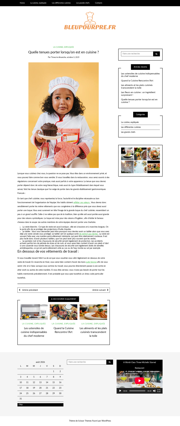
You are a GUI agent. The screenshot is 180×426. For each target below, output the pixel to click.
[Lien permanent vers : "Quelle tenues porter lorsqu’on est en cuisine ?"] (63, 115)
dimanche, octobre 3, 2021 (68, 57)
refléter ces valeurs (81, 203)
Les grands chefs (83, 3)
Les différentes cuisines (61, 3)
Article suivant (99, 290)
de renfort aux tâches (88, 234)
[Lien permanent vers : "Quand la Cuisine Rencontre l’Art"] (63, 312)
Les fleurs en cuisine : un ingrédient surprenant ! (138, 93)
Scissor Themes (85, 421)
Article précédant (30, 290)
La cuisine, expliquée (38, 3)
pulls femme (91, 262)
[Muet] (154, 390)
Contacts (98, 3)
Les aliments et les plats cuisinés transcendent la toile (93, 332)
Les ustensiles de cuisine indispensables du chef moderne (34, 332)
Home (22, 3)
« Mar (20, 405)
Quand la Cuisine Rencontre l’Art (137, 81)
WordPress (106, 421)
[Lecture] (120, 390)
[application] (140, 381)
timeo (53, 57)
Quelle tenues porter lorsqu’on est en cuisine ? (139, 100)
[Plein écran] (159, 390)
